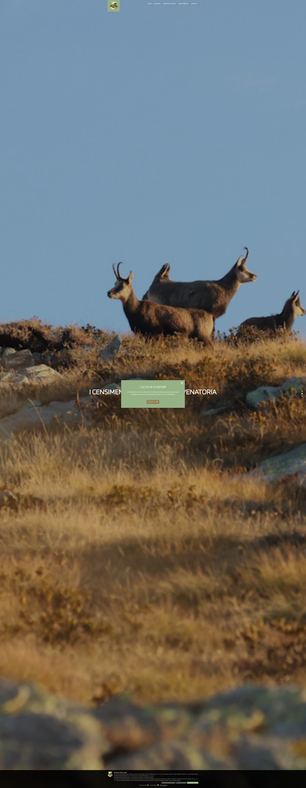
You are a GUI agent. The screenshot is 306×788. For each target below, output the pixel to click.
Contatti (194, 3)
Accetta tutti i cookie (193, 782)
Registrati (151, 402)
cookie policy (151, 775)
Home (149, 3)
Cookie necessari (143, 785)
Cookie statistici (153, 785)
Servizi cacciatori (169, 3)
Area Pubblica (183, 3)
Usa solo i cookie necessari (168, 782)
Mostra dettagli (163, 785)
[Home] (114, 5)
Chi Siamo (157, 3)
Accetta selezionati (181, 782)
